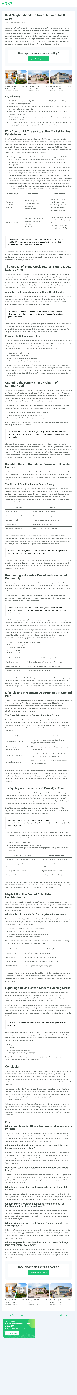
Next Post (62, 1315)
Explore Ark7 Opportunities (38, 59)
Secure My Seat (12, 1333)
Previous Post (16, 1315)
